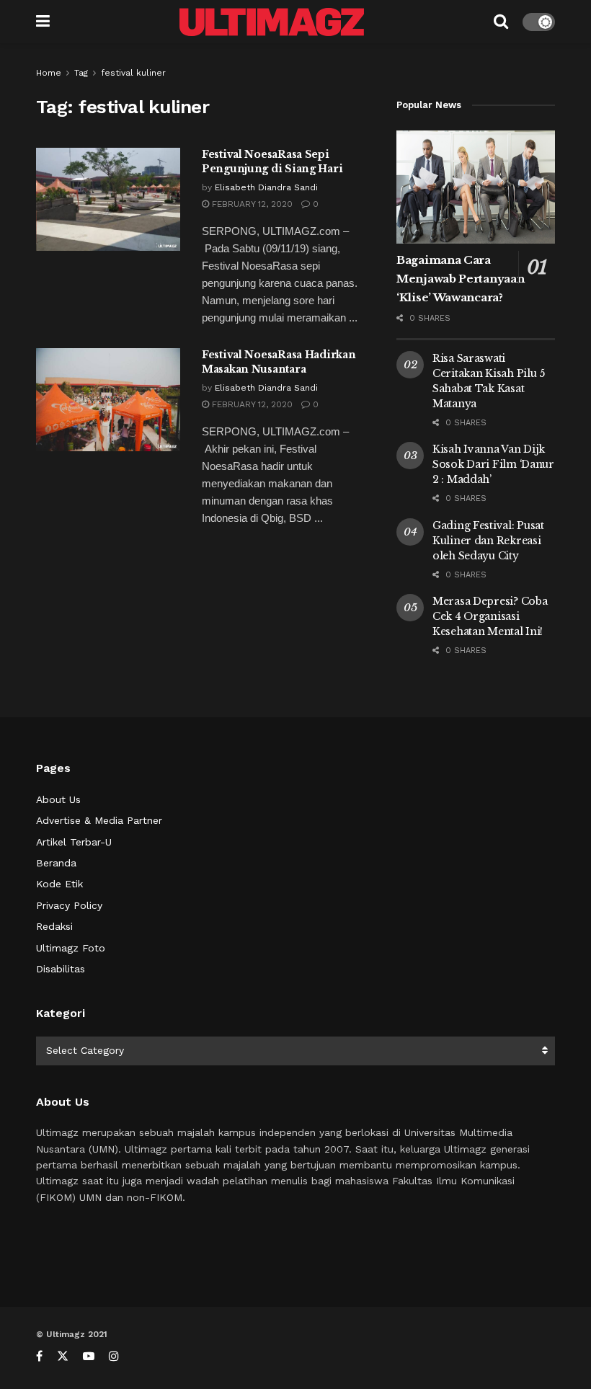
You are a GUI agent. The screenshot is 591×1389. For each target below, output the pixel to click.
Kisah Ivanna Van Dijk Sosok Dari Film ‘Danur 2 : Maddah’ (493, 464)
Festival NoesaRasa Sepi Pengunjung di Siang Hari (272, 161)
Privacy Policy (69, 905)
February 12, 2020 (251, 204)
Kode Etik (59, 883)
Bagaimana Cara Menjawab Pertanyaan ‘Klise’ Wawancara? (460, 278)
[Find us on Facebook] (39, 1356)
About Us (58, 799)
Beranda (56, 863)
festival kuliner (133, 73)
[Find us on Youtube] (88, 1356)
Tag (81, 73)
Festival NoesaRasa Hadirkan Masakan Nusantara (278, 362)
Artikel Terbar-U (74, 842)
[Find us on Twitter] (62, 1356)
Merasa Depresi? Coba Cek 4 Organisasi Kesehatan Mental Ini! (489, 616)
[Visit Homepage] (271, 22)
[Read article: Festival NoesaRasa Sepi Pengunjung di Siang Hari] (108, 199)
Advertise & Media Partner (99, 820)
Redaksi (54, 926)
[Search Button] (501, 21)
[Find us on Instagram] (114, 1356)
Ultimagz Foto (70, 948)
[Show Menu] (43, 21)
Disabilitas (60, 969)
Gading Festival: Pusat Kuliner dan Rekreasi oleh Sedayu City (488, 540)
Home (48, 73)
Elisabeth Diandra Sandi (266, 187)
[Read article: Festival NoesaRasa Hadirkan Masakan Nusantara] (108, 399)
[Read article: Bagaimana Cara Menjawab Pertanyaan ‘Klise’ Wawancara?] (475, 187)
